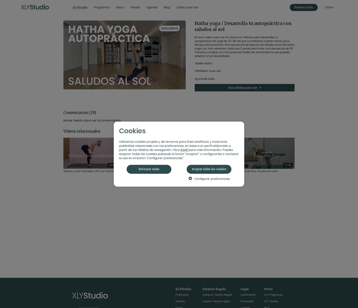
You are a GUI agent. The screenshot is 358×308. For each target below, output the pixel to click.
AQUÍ (184, 150)
